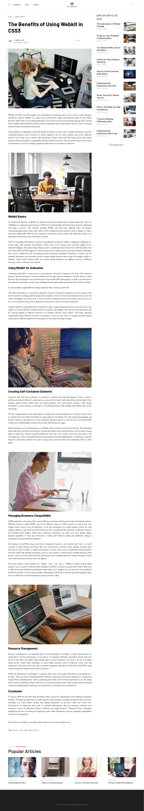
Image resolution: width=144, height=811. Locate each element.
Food (27, 5)
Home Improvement (48, 780)
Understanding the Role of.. (17, 783)
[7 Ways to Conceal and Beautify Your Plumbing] (55, 767)
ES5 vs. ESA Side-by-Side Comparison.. (108, 108)
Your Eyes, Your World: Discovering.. (87, 783)
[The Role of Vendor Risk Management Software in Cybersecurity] (122, 767)
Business (17, 5)
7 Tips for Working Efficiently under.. (105, 120)
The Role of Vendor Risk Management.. (121, 783)
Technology (12, 780)
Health (35, 5)
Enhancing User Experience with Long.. (107, 132)
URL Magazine (70, 805)
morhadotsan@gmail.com (61, 722)
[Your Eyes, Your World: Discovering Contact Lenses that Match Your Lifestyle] (89, 767)
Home (10, 17)
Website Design (20, 17)
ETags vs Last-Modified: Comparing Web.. (108, 36)
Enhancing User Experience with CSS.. (107, 84)
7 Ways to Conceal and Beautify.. (52, 783)
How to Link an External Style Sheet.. (107, 72)
